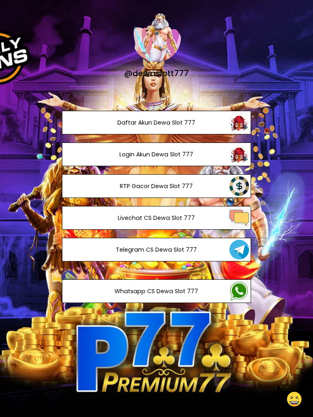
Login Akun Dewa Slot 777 (156, 154)
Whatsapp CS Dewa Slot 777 (156, 291)
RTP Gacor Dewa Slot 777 (156, 186)
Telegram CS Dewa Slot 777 (156, 250)
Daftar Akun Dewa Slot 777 (156, 123)
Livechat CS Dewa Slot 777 (156, 218)
